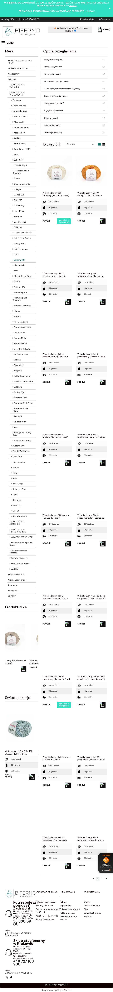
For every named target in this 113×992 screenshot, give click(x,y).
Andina (17, 138)
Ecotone (18, 216)
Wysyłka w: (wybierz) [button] (53, 110)
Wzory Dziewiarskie (17, 579)
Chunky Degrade (22, 184)
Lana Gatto (18, 456)
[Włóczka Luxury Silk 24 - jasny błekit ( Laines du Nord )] (91, 735)
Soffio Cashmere (22, 376)
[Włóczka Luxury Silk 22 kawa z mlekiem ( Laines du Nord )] (91, 654)
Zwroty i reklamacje (45, 919)
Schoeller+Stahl (20, 516)
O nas (87, 902)
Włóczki (12, 79)
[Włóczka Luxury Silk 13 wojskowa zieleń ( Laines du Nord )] (91, 251)
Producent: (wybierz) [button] (53, 66)
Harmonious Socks (23, 232)
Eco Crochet (20, 222)
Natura (17, 281)
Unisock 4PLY (20, 421)
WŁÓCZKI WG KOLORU (22, 537)
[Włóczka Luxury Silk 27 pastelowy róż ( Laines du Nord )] (56, 815)
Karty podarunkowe (20, 563)
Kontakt (87, 916)
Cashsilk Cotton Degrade (21, 171)
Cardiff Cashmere (21, 451)
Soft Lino (18, 387)
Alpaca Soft (19, 132)
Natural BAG (19, 287)
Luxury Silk (19, 259)
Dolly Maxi (19, 211)
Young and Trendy (22, 440)
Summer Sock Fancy (24, 403)
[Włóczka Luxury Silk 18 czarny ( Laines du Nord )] (56, 493)
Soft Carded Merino (23, 381)
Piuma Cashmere (22, 305)
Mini (16, 270)
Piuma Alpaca (20, 292)
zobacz (73, 5)
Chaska (17, 178)
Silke (15, 478)
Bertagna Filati (19, 489)
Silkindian (17, 500)
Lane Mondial (19, 462)
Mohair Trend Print (22, 276)
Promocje (12, 585)
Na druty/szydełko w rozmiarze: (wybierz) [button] (62, 88)
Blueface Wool (21, 116)
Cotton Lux (19, 194)
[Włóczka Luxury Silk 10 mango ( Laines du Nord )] (91, 171)
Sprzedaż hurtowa (92, 913)
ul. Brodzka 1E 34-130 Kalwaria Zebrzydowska (18, 934)
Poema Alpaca (21, 321)
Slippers (18, 370)
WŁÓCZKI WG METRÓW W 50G (18, 530)
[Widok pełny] (103, 144)
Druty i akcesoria (16, 574)
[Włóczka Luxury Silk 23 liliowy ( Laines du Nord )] (56, 735)
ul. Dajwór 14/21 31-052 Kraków (18, 973)
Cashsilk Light (20, 165)
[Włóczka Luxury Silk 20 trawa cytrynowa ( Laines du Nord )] (91, 573)
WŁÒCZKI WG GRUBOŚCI (17, 522)
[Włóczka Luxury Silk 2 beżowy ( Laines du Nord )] (56, 573)
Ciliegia (17, 189)
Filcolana (17, 100)
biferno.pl (17, 505)
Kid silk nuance (21, 249)
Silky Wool (19, 365)
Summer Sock (20, 397)
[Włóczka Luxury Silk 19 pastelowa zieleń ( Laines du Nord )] (91, 493)
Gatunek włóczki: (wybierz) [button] (56, 96)
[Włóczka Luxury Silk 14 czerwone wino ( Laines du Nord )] (56, 332)
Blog (86, 909)
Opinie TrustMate (92, 905)
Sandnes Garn (19, 105)
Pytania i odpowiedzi (45, 902)
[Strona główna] (21, 32)
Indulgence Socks (22, 238)
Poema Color (20, 332)
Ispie (15, 494)
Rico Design (18, 483)
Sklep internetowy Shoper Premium (56, 990)
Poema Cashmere (22, 327)
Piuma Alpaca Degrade (20, 298)
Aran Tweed (19, 143)
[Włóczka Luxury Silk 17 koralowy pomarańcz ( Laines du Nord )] (91, 412)
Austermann (18, 445)
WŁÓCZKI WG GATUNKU (17, 85)
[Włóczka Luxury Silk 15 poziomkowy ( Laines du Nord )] (91, 332)
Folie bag (18, 227)
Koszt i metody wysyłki (47, 915)
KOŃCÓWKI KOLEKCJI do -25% (20, 61)
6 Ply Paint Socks (22, 349)
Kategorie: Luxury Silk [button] (53, 59)
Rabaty (63, 902)
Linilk (16, 254)
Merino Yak (19, 265)
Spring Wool (19, 392)
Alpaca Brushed (21, 127)
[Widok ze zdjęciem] (99, 144)
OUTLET (12, 596)
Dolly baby (19, 205)
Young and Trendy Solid (22, 433)
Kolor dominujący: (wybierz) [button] (56, 81)
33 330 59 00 (32, 19)
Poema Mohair (21, 338)
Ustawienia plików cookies (68, 918)
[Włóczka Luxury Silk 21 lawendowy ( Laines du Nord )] (56, 654)
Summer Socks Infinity (20, 409)
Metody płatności (44, 905)
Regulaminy (65, 905)
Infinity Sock (19, 243)
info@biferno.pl (12, 19)
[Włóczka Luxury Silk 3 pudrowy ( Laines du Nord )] (91, 815)
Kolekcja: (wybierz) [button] (52, 74)
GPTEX (16, 510)
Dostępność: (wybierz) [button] (54, 103)
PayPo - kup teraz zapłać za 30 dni (48, 910)
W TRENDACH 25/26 (18, 68)
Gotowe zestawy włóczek (18, 551)
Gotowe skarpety (19, 558)
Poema (17, 316)
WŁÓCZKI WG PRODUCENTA (17, 93)
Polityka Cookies (67, 913)
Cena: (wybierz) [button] (51, 118)
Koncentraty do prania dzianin (21, 543)
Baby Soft (18, 160)
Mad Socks (19, 122)
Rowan (16, 467)
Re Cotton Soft (21, 354)
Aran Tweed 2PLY (22, 149)
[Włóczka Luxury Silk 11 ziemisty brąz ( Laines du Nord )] (56, 251)
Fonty (15, 473)
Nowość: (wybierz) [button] (52, 125)
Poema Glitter (20, 343)
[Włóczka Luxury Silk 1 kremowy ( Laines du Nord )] (56, 171)
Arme (16, 154)
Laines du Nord (20, 111)
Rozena (17, 359)
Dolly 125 (18, 200)
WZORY (14, 569)
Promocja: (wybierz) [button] (53, 132)
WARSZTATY (13, 74)
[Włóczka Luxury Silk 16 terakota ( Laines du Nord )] (56, 412)
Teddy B (18, 416)
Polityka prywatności (70, 909)
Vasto (16, 427)
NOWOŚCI (13, 590)
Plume (17, 311)
